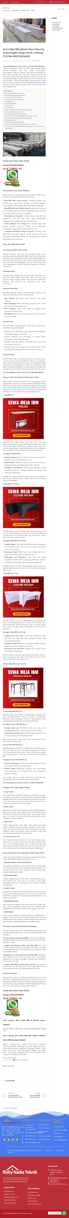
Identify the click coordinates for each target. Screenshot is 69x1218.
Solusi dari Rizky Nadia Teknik (13, 97)
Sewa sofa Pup (58, 1137)
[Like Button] (6, 62)
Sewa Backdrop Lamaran (43, 1132)
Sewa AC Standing (44, 1139)
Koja (21, 1029)
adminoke (17, 60)
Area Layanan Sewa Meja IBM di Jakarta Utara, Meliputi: (21, 124)
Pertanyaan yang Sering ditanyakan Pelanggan (18, 118)
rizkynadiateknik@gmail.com (59, 2)
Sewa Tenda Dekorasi (60, 1140)
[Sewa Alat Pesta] (6, 8)
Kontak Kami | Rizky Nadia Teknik (14, 93)
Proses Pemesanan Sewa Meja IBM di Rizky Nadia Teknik (21, 116)
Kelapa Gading (14, 1029)
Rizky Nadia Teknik (36, 82)
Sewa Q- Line (58, 1133)
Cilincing (5, 1029)
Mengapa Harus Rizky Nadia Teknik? (15, 114)
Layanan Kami (9, 105)
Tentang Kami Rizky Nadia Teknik (14, 99)
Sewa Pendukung (56, 28)
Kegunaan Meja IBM (10, 103)
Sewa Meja (55, 26)
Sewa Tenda (55, 30)
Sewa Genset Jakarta (45, 1136)
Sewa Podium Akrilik (60, 1130)
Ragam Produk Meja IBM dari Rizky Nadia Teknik (18, 110)
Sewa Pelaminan (59, 1127)
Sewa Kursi (55, 24)
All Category (55, 22)
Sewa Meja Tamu (44, 1125)
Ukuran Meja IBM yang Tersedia (14, 112)
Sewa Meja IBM (37, 60)
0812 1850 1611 (41, 2)
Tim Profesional (9, 108)
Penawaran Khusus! (11, 120)
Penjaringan (36, 1029)
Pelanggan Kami (9, 101)
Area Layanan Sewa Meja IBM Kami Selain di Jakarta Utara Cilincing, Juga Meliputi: (24, 127)
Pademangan (27, 1029)
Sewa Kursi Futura (44, 1128)
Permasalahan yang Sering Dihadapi (15, 95)
